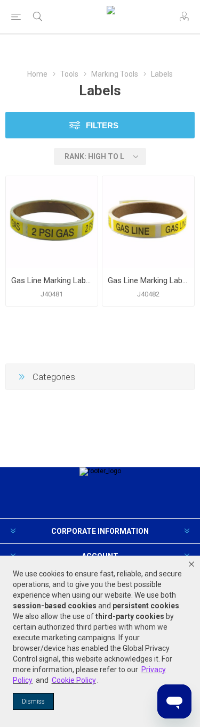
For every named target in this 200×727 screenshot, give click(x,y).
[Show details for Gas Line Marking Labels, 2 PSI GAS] (52, 222)
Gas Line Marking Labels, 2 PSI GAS (51, 280)
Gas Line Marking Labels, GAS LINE (148, 280)
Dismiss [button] (33, 701)
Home (37, 74)
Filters (102, 125)
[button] (191, 564)
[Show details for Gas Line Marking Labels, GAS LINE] (148, 222)
